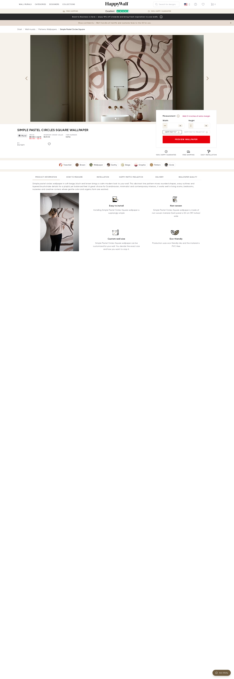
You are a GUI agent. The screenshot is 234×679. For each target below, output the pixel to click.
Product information (46, 177)
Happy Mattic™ (171, 132)
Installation (103, 177)
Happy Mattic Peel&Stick (131, 177)
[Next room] (207, 78)
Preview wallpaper (186, 139)
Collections (68, 4)
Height (191, 120)
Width (165, 120)
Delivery (159, 177)
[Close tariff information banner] (231, 23)
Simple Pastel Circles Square (72, 29)
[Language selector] (187, 4)
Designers (54, 4)
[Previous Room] (26, 78)
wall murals (25, 4)
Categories (40, 4)
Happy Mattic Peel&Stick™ (194, 132)
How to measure (74, 177)
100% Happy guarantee (161, 11)
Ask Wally (223, 673)
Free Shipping (72, 11)
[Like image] (49, 144)
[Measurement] (178, 116)
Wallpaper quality (188, 177)
